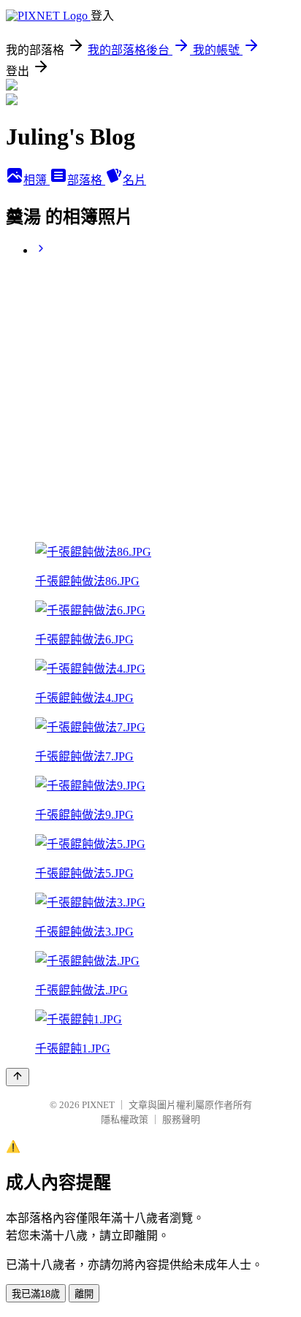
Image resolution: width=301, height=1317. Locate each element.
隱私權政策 (124, 1119)
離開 (84, 1294)
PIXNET (98, 1104)
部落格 (86, 180)
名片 (134, 180)
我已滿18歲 (36, 1294)
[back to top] (17, 1077)
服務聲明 (181, 1119)
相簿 (36, 180)
